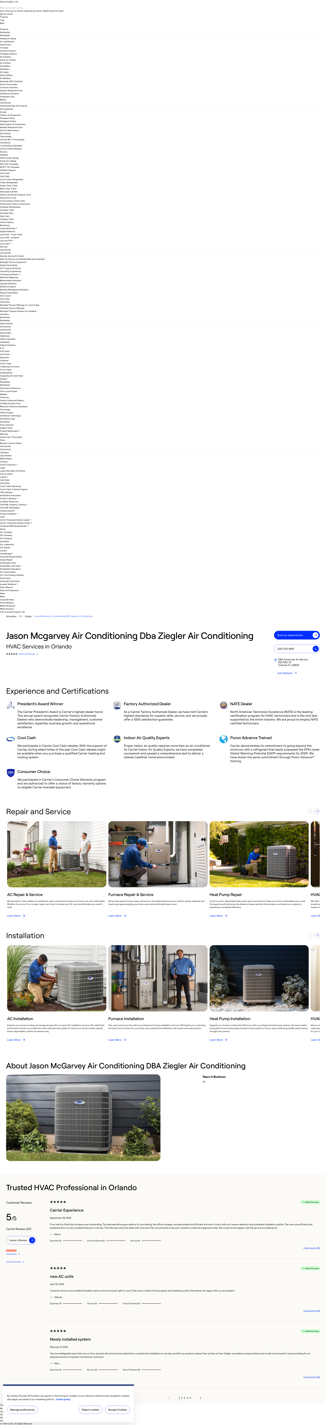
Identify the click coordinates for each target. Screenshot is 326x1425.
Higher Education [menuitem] (7, 338)
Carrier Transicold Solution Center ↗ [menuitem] (16, 522)
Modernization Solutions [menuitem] (10, 280)
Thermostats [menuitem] (5, 136)
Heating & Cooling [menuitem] (8, 38)
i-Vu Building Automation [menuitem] (11, 145)
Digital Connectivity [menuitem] (8, 265)
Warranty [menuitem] (4, 433)
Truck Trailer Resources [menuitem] (10, 486)
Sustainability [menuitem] (6, 372)
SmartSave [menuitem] (5, 421)
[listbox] (163, 869)
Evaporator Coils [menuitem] (7, 96)
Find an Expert (6, 611)
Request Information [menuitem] (9, 292)
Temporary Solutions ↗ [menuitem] (10, 274)
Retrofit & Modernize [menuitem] (9, 277)
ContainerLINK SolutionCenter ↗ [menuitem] (14, 525)
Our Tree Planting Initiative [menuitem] (12, 574)
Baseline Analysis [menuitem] (8, 286)
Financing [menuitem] (4, 397)
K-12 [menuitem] (2, 348)
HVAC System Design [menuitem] (9, 157)
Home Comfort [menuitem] (6, 323)
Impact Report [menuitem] (6, 559)
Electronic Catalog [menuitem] (8, 160)
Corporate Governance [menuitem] (10, 581)
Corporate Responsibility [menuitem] (11, 556)
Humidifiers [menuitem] (5, 65)
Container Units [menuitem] (7, 209)
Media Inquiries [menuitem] (7, 608)
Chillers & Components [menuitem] (10, 115)
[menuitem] (5, 32)
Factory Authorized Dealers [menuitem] (12, 400)
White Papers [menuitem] (6, 458)
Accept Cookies (117, 1409)
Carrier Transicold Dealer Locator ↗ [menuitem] (16, 519)
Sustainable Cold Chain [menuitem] (10, 565)
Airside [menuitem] (3, 111)
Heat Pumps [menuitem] (5, 44)
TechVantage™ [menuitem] (6, 553)
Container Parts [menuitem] (7, 219)
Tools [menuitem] (2, 516)
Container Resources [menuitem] (9, 501)
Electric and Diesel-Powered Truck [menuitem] (15, 194)
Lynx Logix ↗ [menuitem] (6, 243)
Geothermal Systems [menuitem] (9, 93)
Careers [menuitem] (3, 550)
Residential (5, 35)
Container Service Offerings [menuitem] (12, 308)
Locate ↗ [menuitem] (4, 476)
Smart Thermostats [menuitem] (8, 84)
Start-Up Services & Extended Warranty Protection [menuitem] (22, 259)
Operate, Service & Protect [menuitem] (12, 255)
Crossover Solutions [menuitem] (9, 87)
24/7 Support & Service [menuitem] (10, 268)
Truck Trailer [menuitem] (5, 363)
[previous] (169, 1398)
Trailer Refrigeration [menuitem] (9, 182)
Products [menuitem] (4, 29)
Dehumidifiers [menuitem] (6, 75)
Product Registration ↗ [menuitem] (10, 430)
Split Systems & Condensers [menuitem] (13, 124)
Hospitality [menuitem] (5, 341)
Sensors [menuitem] (3, 151)
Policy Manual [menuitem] (6, 587)
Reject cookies (90, 1409)
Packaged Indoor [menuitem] (7, 118)
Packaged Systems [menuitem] (8, 53)
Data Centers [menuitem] (5, 332)
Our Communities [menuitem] (8, 571)
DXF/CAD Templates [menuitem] (9, 163)
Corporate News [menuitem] (7, 599)
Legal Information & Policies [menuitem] (12, 470)
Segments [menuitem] (4, 357)
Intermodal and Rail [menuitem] (8, 191)
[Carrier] (163, 18)
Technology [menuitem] (5, 409)
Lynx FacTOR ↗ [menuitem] (7, 240)
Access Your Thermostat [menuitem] (11, 437)
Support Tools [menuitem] (6, 427)
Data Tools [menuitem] (4, 216)
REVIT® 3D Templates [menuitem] (9, 167)
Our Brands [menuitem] (5, 547)
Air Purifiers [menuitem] (5, 62)
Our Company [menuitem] (6, 538)
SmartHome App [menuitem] (7, 418)
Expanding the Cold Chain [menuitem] (11, 375)
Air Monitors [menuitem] (5, 78)
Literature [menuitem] (4, 452)
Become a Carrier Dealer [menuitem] (11, 443)
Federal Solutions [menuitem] (8, 345)
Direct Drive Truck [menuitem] (8, 197)
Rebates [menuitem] (3, 394)
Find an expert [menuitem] (6, 473)
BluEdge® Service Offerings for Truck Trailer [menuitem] (19, 305)
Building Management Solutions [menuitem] (14, 289)
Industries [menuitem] (4, 314)
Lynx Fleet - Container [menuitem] (9, 237)
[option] (56, 869)
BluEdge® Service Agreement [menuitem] (13, 262)
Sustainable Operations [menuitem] (10, 568)
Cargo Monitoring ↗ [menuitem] (8, 228)
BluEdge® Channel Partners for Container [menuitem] (18, 311)
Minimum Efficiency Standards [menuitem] (14, 406)
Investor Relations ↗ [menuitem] (9, 584)
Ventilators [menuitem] (4, 69)
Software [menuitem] (4, 154)
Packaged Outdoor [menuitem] (8, 121)
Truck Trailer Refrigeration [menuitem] (11, 179)
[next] (200, 1398)
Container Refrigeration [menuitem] (10, 206)
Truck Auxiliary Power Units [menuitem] (12, 200)
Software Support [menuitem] (8, 170)
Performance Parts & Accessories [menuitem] (15, 203)
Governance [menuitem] (5, 578)
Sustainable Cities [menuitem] (8, 562)
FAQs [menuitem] (2, 440)
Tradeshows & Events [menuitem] (9, 366)
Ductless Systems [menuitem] (8, 50)
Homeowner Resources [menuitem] (10, 388)
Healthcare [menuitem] (5, 335)
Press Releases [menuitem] (7, 602)
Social (2, 1420)
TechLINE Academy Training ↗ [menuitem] (14, 504)
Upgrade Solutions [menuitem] (8, 283)
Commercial (5, 105)
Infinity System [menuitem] (6, 412)
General (3, 1417)
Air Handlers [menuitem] (5, 56)
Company (4, 1414)
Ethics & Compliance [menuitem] (9, 590)
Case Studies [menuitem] (6, 455)
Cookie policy (63, 1399)
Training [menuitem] (3, 461)
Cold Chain (5, 176)
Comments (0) (311, 1248)
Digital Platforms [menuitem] (7, 231)
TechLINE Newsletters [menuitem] (10, 507)
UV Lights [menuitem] (4, 72)
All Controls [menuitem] (5, 133)
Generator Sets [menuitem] (6, 213)
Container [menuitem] (4, 360)
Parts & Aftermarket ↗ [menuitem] (10, 130)
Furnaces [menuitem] (4, 47)
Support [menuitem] (3, 378)
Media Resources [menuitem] (7, 605)
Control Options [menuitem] (7, 222)
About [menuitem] (2, 528)
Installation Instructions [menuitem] (10, 495)
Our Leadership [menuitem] (7, 544)
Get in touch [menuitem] (5, 295)
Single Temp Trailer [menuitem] (9, 185)
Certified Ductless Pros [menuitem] (10, 403)
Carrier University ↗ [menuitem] (9, 464)
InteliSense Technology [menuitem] (10, 415)
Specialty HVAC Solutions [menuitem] (11, 81)
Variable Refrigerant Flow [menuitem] (11, 90)
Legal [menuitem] (2, 467)
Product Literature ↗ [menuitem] (9, 498)
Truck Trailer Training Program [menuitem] (14, 489)
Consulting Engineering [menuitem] (10, 271)
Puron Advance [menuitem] (7, 424)
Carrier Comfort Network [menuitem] (11, 148)
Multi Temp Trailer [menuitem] (8, 188)
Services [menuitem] (4, 246)
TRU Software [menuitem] (6, 492)
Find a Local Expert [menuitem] (8, 391)
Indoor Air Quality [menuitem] (8, 59)
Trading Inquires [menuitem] (7, 510)
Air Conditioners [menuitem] (7, 41)
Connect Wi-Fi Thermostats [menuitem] (12, 139)
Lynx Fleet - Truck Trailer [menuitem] (11, 234)
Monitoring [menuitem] (5, 225)
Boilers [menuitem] (3, 99)
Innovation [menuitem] (4, 541)
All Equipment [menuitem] (6, 108)
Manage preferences (22, 1409)
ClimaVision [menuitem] (5, 142)
